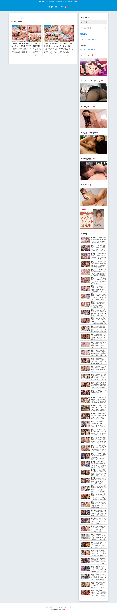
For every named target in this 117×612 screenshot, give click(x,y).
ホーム (49, 607)
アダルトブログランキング (88, 39)
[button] (105, 28)
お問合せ (67, 607)
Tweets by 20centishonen (88, 49)
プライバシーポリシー (58, 607)
